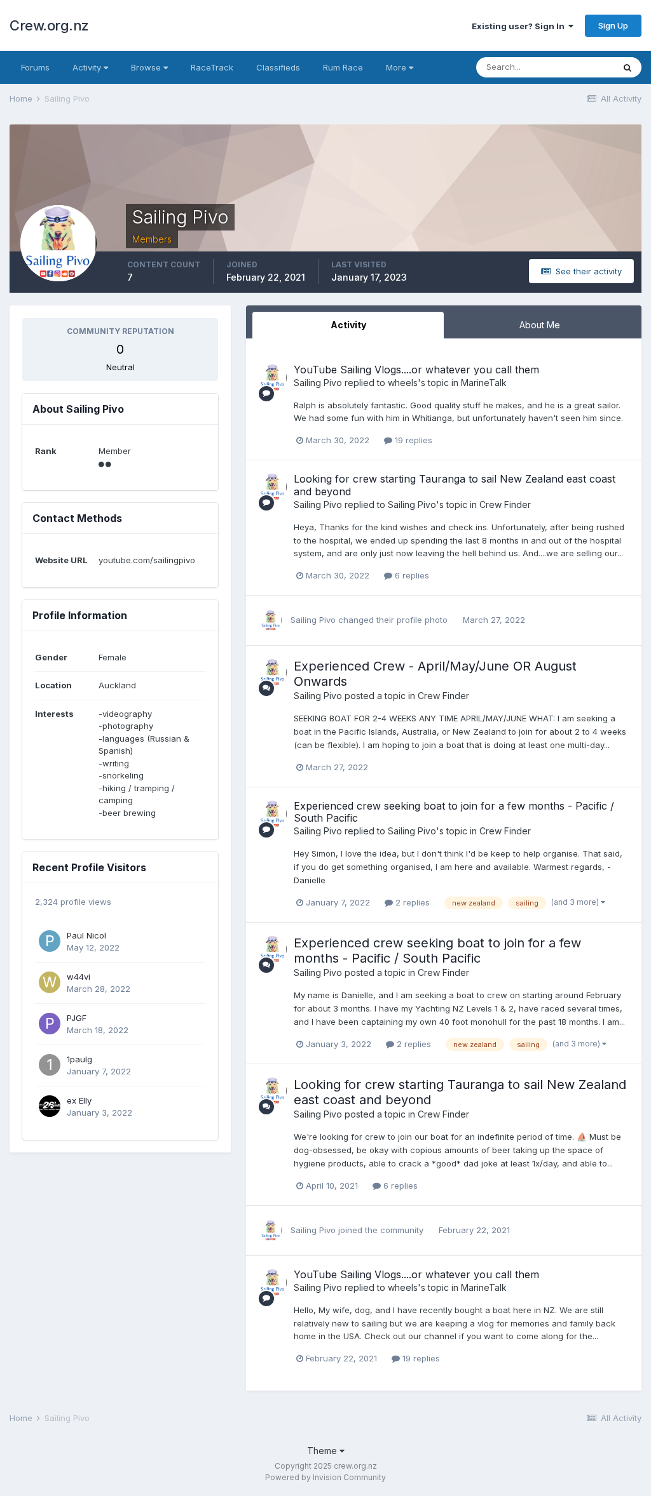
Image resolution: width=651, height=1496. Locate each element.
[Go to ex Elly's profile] (49, 1106)
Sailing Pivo (318, 382)
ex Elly (79, 1100)
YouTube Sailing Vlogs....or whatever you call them (416, 369)
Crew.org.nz (49, 25)
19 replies (412, 440)
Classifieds (278, 67)
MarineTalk (484, 382)
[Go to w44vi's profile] (49, 982)
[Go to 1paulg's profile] (49, 1065)
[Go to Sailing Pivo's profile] (273, 378)
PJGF (76, 1018)
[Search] (627, 67)
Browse (147, 67)
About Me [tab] (539, 324)
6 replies (410, 575)
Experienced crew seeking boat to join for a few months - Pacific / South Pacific (454, 811)
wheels (403, 382)
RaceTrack (212, 67)
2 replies (411, 902)
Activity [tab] (348, 324)
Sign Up (613, 25)
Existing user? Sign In (520, 26)
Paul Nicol (86, 935)
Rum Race (343, 67)
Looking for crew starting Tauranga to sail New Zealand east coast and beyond (454, 484)
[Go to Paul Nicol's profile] (49, 941)
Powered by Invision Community (325, 1477)
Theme (323, 1450)
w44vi (78, 977)
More (396, 67)
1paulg (79, 1059)
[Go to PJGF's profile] (49, 1023)
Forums (35, 67)
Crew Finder (505, 504)
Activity (88, 67)
